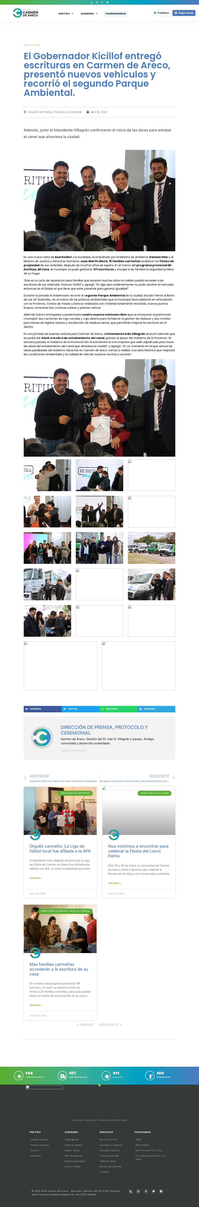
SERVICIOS (106, 1132)
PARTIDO (64, 13)
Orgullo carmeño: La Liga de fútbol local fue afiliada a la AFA (60, 848)
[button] (43, 709)
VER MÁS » (36, 878)
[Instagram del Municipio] (97, 2)
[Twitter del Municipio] (107, 2)
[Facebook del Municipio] (102, 2)
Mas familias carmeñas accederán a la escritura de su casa (59, 969)
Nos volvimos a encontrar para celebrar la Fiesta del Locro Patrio (138, 851)
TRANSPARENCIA (115, 13)
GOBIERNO (87, 13)
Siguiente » (110, 1025)
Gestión (32, 45)
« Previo (85, 1025)
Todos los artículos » (74, 750)
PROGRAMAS (142, 1132)
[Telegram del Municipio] (161, 1191)
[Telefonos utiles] (91, 2)
